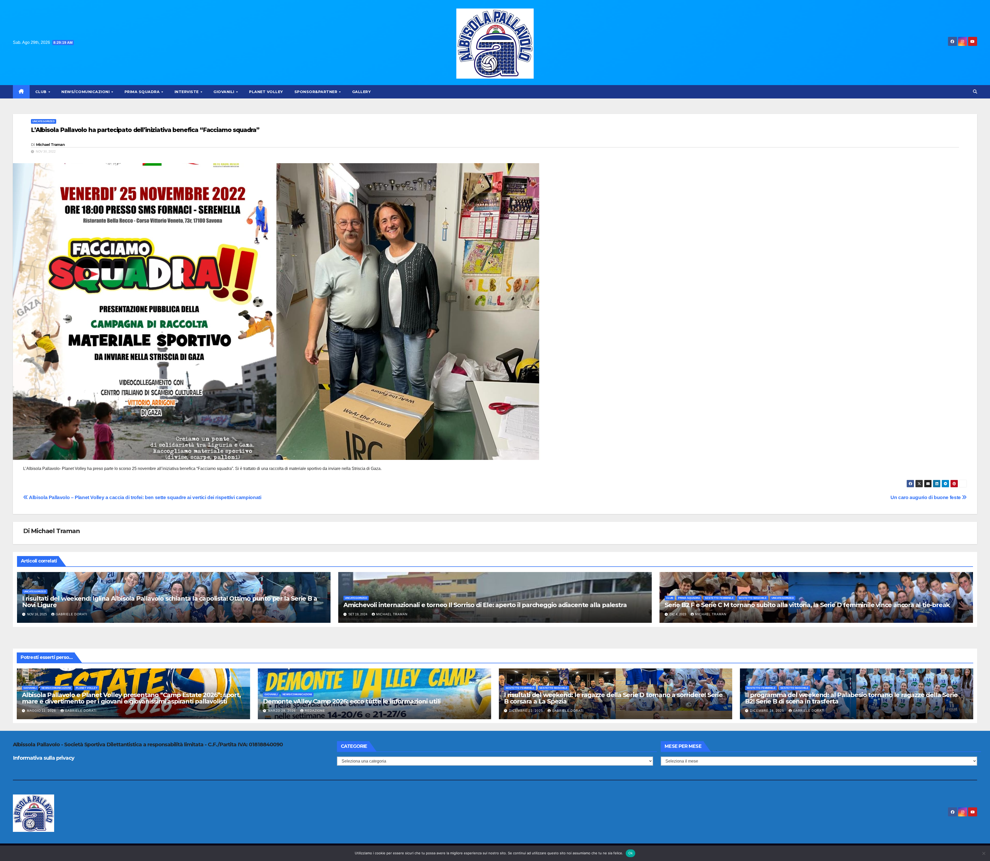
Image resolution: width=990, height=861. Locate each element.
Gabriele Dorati (71, 614)
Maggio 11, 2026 (42, 711)
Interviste (187, 91)
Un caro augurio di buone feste (926, 497)
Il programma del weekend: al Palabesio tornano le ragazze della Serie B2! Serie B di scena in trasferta (851, 698)
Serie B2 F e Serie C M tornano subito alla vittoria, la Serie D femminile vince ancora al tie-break (807, 605)
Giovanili (224, 91)
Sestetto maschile (753, 598)
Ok (630, 853)
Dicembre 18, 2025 (767, 711)
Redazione (315, 711)
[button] (975, 91)
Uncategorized (43, 121)
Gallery (361, 91)
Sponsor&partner (316, 91)
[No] (983, 853)
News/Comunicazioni (86, 91)
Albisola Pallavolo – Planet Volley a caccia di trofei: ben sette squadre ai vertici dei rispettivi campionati (144, 497)
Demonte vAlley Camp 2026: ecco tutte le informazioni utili (351, 701)
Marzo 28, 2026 (282, 711)
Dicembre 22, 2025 (526, 711)
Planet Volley (266, 91)
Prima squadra (143, 91)
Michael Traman (50, 144)
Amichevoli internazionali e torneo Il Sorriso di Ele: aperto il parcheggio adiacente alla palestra (484, 605)
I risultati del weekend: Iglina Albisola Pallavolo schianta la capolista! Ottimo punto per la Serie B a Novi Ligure (169, 602)
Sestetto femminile (719, 598)
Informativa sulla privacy (43, 758)
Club (41, 91)
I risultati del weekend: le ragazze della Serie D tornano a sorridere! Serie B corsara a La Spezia (613, 698)
